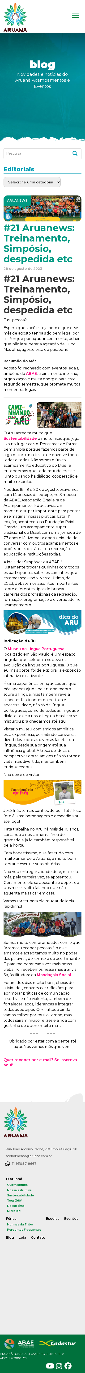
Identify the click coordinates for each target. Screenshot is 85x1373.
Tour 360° (14, 1200)
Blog (10, 1237)
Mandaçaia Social (54, 975)
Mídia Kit (14, 1211)
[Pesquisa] (75, 153)
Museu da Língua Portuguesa (36, 649)
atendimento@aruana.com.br (29, 1156)
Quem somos (17, 1185)
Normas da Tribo (20, 1224)
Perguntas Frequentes (24, 1229)
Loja (22, 1237)
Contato (38, 1237)
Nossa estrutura (19, 1190)
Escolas (53, 1218)
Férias (11, 1218)
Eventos (71, 1218)
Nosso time (16, 1206)
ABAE (31, 373)
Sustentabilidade (20, 438)
